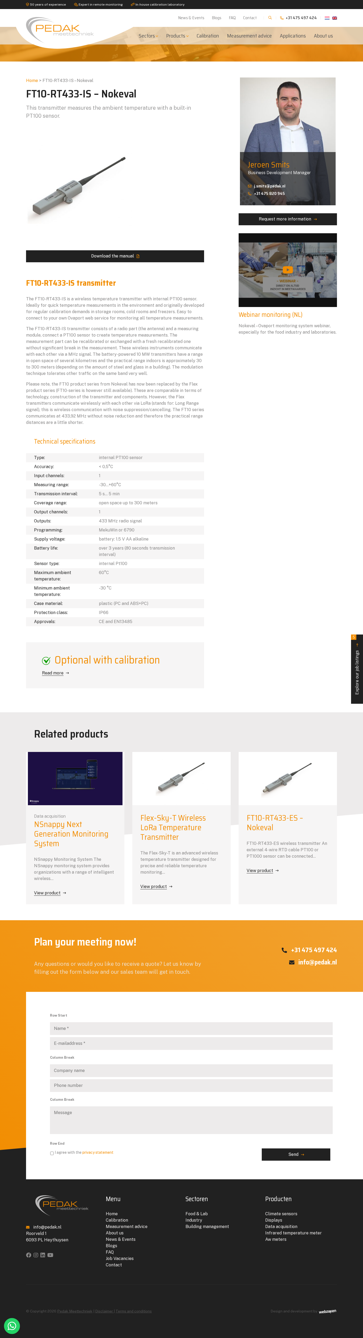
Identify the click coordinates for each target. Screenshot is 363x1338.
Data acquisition (281, 1226)
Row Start (58, 1015)
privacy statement (97, 1152)
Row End (57, 1143)
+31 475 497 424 (301, 17)
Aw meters (275, 1239)
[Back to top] (353, 1312)
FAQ (232, 17)
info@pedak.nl (317, 962)
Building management (207, 1226)
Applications (293, 35)
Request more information (285, 219)
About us (323, 35)
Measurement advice (249, 35)
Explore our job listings (356, 665)
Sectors (147, 35)
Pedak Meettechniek (74, 1311)
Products (175, 35)
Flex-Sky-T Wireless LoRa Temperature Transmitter (173, 827)
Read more (53, 673)
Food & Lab (196, 1213)
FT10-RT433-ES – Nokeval (275, 823)
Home (32, 80)
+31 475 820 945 (269, 193)
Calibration (208, 35)
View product (47, 892)
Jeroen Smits (269, 164)
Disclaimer (104, 1311)
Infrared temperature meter (293, 1232)
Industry (193, 1220)
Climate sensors (281, 1213)
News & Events (191, 17)
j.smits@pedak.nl (269, 186)
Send (293, 1154)
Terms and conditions (134, 1311)
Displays (273, 1220)
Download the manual (112, 256)
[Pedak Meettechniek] (62, 29)
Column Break (62, 1057)
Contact (250, 17)
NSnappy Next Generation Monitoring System (71, 834)
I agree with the (84, 1152)
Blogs (216, 17)
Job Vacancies (120, 1258)
